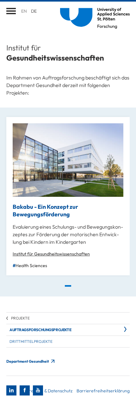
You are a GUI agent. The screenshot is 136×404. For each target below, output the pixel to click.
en (24, 11)
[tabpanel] (68, 196)
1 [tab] (68, 286)
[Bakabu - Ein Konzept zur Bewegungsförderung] (68, 160)
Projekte (20, 318)
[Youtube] (38, 390)
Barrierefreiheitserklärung (103, 391)
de (34, 11)
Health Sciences (31, 265)
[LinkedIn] (11, 390)
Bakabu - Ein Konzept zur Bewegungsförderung (45, 210)
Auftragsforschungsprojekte (40, 329)
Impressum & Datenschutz (47, 391)
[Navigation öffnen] (11, 11)
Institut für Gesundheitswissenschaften (51, 254)
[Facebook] (25, 390)
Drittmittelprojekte (31, 341)
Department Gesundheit (28, 361)
